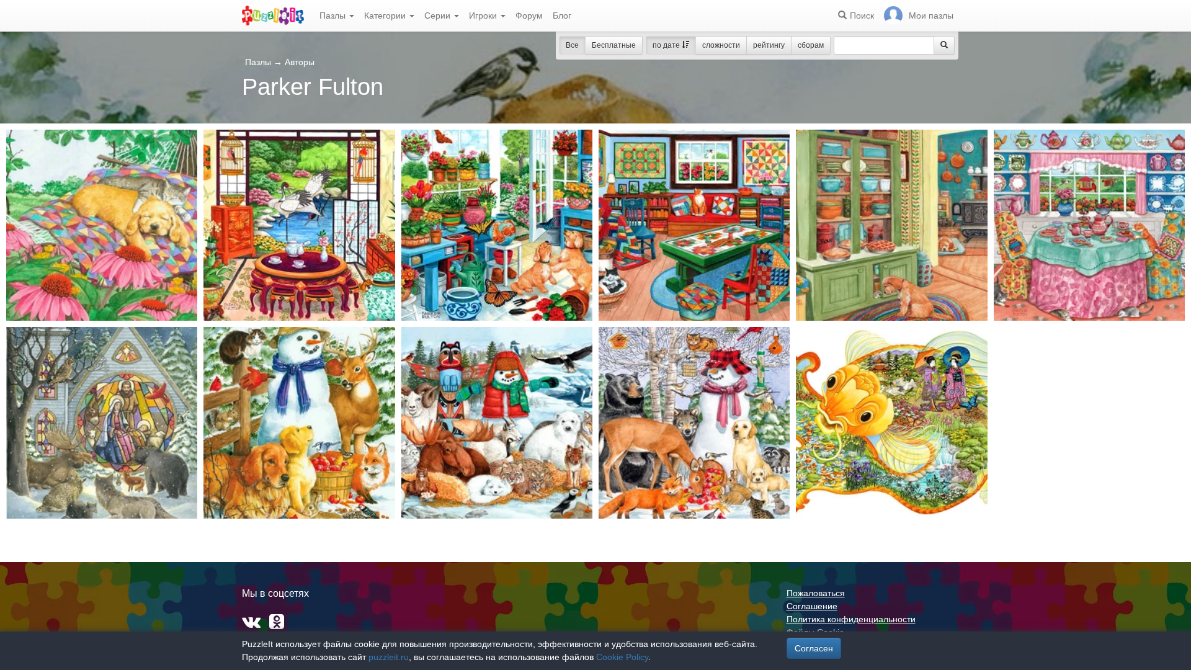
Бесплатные (614, 45)
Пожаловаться (816, 593)
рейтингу (769, 45)
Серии (438, 15)
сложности (721, 45)
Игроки (484, 15)
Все (572, 45)
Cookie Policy (622, 657)
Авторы (299, 62)
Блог (562, 15)
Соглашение (812, 606)
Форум (529, 15)
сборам (811, 45)
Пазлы (333, 15)
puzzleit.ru (388, 657)
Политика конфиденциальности (851, 619)
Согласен (814, 648)
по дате (667, 45)
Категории (386, 15)
